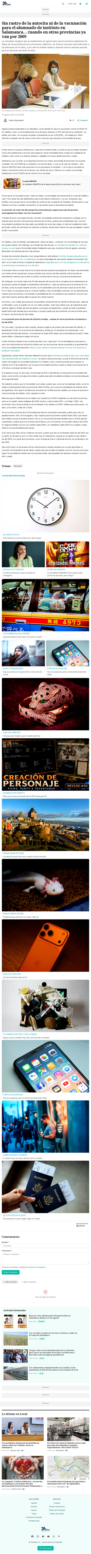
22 (73, 120)
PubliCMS (58, 1542)
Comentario (7, 1251)
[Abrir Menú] (86, 3)
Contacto (57, 1503)
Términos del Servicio (57, 1506)
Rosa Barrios (60, 1450)
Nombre (5, 1242)
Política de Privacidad (57, 1510)
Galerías (34, 1503)
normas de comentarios (36, 1267)
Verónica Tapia (15, 1450)
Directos (34, 1506)
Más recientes (11, 1282)
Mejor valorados (30, 1282)
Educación (18, 466)
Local (42, 1373)
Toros (42, 1358)
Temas (34, 1514)
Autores (34, 1510)
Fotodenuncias (34, 1521)
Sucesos (42, 1321)
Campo (42, 1339)
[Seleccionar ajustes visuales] (80, 4)
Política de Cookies (57, 1514)
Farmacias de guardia (34, 1517)
